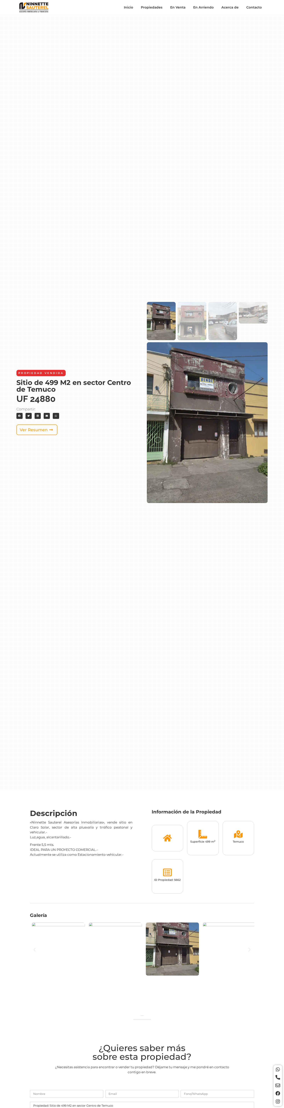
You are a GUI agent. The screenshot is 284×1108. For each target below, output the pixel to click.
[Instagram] (277, 1101)
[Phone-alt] (277, 1077)
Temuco (238, 841)
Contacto (254, 7)
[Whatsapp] (277, 1069)
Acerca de (230, 7)
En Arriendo (203, 7)
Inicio (128, 7)
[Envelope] (277, 1085)
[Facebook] (277, 1093)
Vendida (54, 372)
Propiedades (151, 7)
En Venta (177, 7)
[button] (19, 416)
